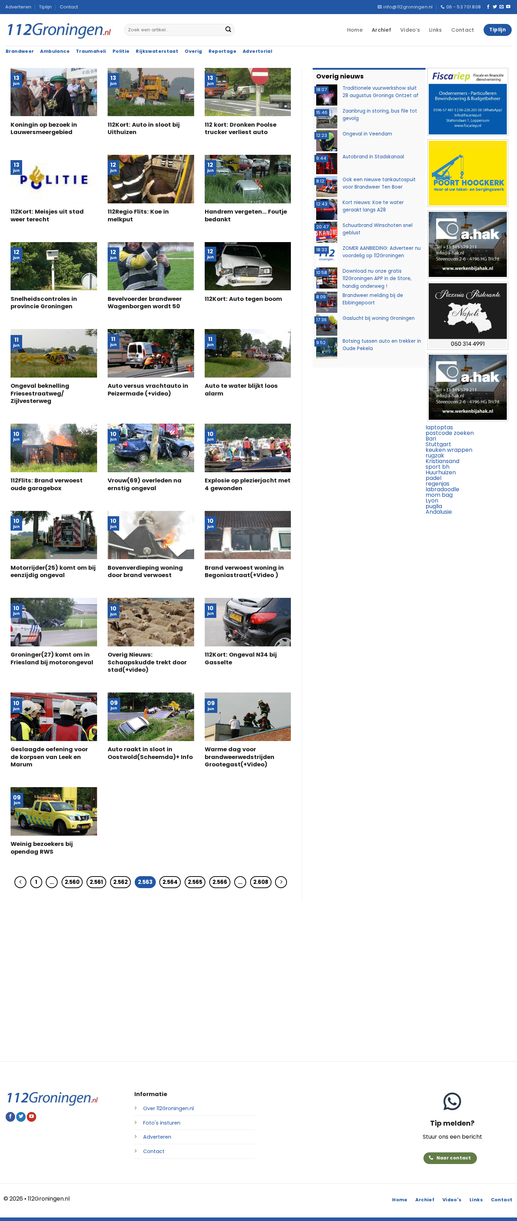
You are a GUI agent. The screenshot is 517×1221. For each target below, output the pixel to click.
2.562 (120, 882)
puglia (434, 506)
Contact (69, 7)
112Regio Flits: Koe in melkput (138, 215)
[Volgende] (281, 882)
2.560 (72, 882)
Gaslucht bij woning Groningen (379, 318)
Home (355, 29)
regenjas (437, 484)
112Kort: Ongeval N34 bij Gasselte (241, 658)
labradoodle (442, 489)
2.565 (195, 882)
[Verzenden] (228, 30)
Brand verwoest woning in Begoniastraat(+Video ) (244, 571)
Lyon (432, 500)
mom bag (439, 495)
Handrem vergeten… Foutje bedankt (246, 215)
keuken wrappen (449, 450)
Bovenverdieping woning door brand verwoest (145, 571)
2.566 (219, 882)
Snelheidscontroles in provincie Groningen (44, 302)
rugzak (435, 455)
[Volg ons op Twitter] (495, 7)
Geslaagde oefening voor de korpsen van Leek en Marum (49, 757)
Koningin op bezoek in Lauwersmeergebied (44, 128)
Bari (431, 439)
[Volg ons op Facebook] (488, 7)
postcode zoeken (450, 433)
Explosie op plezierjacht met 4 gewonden (248, 484)
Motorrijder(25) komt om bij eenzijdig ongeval (53, 571)
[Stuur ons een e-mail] (501, 7)
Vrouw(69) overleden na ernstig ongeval (144, 484)
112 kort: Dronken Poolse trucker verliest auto (240, 128)
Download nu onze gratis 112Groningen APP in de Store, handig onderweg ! (377, 279)
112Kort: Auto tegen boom (243, 299)
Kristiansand (442, 461)
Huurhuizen (441, 472)
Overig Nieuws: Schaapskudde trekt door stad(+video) (147, 662)
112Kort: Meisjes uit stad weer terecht (47, 215)
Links (435, 29)
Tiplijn (45, 7)
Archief (381, 29)
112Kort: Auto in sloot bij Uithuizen (144, 128)
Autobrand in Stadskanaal (373, 156)
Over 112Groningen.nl (168, 1108)
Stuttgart (438, 444)
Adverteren (18, 7)
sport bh (437, 467)
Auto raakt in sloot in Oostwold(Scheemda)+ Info (150, 753)
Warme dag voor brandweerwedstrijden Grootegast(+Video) (239, 757)
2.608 (260, 882)
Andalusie (439, 512)
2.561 (96, 882)
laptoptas (439, 427)
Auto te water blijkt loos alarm (241, 389)
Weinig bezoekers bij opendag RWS (42, 847)
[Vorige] (20, 882)
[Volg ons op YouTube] (508, 7)
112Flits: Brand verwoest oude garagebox (47, 484)
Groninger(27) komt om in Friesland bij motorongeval (52, 658)
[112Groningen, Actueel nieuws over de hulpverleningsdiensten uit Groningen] (59, 30)
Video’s (410, 29)
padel (433, 478)
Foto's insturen (161, 1122)
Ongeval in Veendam (367, 134)
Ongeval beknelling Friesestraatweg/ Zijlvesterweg (40, 393)
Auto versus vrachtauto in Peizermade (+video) (148, 389)
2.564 (170, 882)
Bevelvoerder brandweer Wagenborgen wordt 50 (145, 302)
